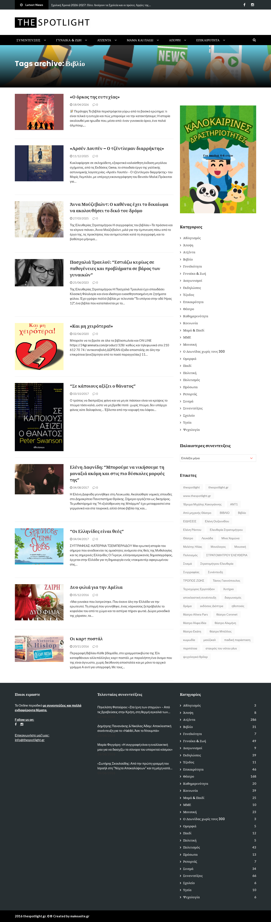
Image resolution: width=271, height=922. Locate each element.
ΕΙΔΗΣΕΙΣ (189, 521)
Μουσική (190, 344)
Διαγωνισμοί (192, 280)
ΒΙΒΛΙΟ (225, 512)
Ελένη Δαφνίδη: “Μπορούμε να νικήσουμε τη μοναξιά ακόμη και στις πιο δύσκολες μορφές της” (117, 473)
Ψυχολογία (191, 429)
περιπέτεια (190, 648)
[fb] (244, 4)
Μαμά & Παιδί (193, 330)
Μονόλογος (218, 546)
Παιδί (187, 365)
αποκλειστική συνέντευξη (199, 597)
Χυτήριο (228, 589)
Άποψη (175, 40)
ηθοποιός (238, 606)
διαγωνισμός (233, 597)
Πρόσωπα (190, 387)
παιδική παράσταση (237, 640)
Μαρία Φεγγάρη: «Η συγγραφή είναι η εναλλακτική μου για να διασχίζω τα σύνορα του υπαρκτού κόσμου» (135, 747)
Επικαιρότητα (208, 40)
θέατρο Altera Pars (195, 614)
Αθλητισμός (192, 238)
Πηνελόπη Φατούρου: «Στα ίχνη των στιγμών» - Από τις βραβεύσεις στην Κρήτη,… (100, 5)
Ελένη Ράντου (192, 529)
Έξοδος (188, 295)
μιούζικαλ (209, 640)
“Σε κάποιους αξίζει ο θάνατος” (103, 386)
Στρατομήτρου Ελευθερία (216, 563)
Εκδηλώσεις (192, 288)
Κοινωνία (190, 323)
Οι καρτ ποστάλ (86, 639)
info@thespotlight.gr (30, 740)
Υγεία (187, 422)
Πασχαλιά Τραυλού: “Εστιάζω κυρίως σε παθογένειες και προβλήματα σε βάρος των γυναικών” (115, 268)
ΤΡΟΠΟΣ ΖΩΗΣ (193, 580)
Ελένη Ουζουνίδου (217, 521)
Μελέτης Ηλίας (192, 546)
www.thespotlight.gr (197, 496)
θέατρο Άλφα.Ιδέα (194, 623)
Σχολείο (189, 415)
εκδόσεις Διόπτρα (211, 606)
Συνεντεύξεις (28, 40)
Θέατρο (188, 309)
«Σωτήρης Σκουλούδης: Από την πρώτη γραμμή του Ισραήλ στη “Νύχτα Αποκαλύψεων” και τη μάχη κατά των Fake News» (133, 766)
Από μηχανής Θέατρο (197, 512)
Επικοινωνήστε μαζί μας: (32, 735)
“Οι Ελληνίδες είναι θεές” (97, 531)
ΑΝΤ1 (234, 504)
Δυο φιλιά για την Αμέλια (96, 587)
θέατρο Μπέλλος (221, 631)
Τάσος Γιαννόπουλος (226, 580)
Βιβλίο (25, 179)
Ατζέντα (104, 40)
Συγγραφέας (191, 572)
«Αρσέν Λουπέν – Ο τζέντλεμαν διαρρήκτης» (117, 148)
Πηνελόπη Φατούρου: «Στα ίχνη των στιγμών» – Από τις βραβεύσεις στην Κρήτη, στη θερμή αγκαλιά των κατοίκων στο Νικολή (133, 709)
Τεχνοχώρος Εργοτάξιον (199, 589)
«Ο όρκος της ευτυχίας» (95, 97)
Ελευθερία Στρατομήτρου (226, 529)
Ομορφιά (189, 358)
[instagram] (252, 4)
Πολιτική (189, 373)
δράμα (187, 606)
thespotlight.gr (218, 487)
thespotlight (191, 487)
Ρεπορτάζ (190, 394)
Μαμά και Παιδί (140, 40)
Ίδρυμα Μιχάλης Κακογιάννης (202, 504)
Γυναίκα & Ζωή (69, 40)
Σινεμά (188, 401)
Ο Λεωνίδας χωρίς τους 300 (204, 351)
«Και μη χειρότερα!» (91, 326)
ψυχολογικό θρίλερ (195, 657)
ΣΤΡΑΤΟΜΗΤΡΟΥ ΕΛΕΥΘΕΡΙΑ (226, 555)
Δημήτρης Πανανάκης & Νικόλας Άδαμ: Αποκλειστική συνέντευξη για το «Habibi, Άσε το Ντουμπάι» (134, 728)
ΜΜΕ (187, 337)
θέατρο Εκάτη (192, 631)
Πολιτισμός (29, 235)
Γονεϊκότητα (192, 266)
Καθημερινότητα (195, 316)
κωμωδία (189, 640)
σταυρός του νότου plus (221, 648)
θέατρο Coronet (227, 614)
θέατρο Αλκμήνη (225, 623)
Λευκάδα (207, 538)
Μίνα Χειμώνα (230, 538)
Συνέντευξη (215, 572)
